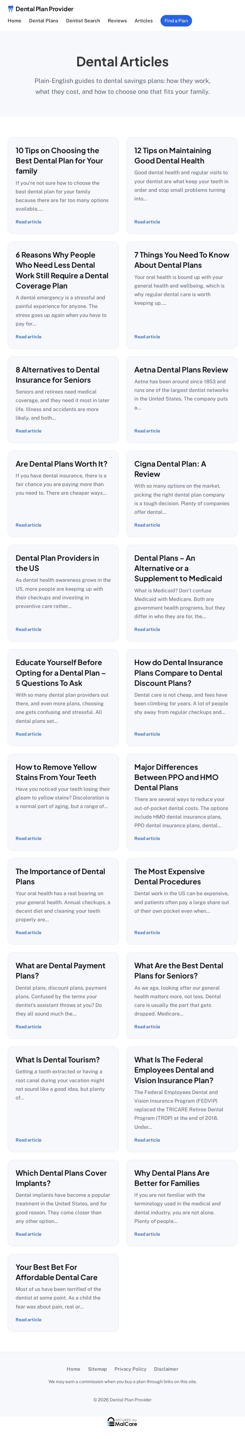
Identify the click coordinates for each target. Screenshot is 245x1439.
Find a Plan (176, 20)
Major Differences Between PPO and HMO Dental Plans (176, 777)
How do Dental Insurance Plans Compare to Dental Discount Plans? (178, 672)
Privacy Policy (130, 1369)
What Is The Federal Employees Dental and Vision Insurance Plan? (174, 1070)
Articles (144, 20)
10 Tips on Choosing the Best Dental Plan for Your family (59, 161)
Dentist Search (83, 20)
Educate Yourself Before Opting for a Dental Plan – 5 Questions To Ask (61, 672)
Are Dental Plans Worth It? (62, 463)
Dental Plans (43, 20)
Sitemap (97, 1369)
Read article (28, 221)
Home (14, 20)
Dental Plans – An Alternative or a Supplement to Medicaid (178, 568)
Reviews (117, 20)
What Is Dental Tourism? (58, 1059)
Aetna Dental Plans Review (181, 369)
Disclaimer (166, 1369)
